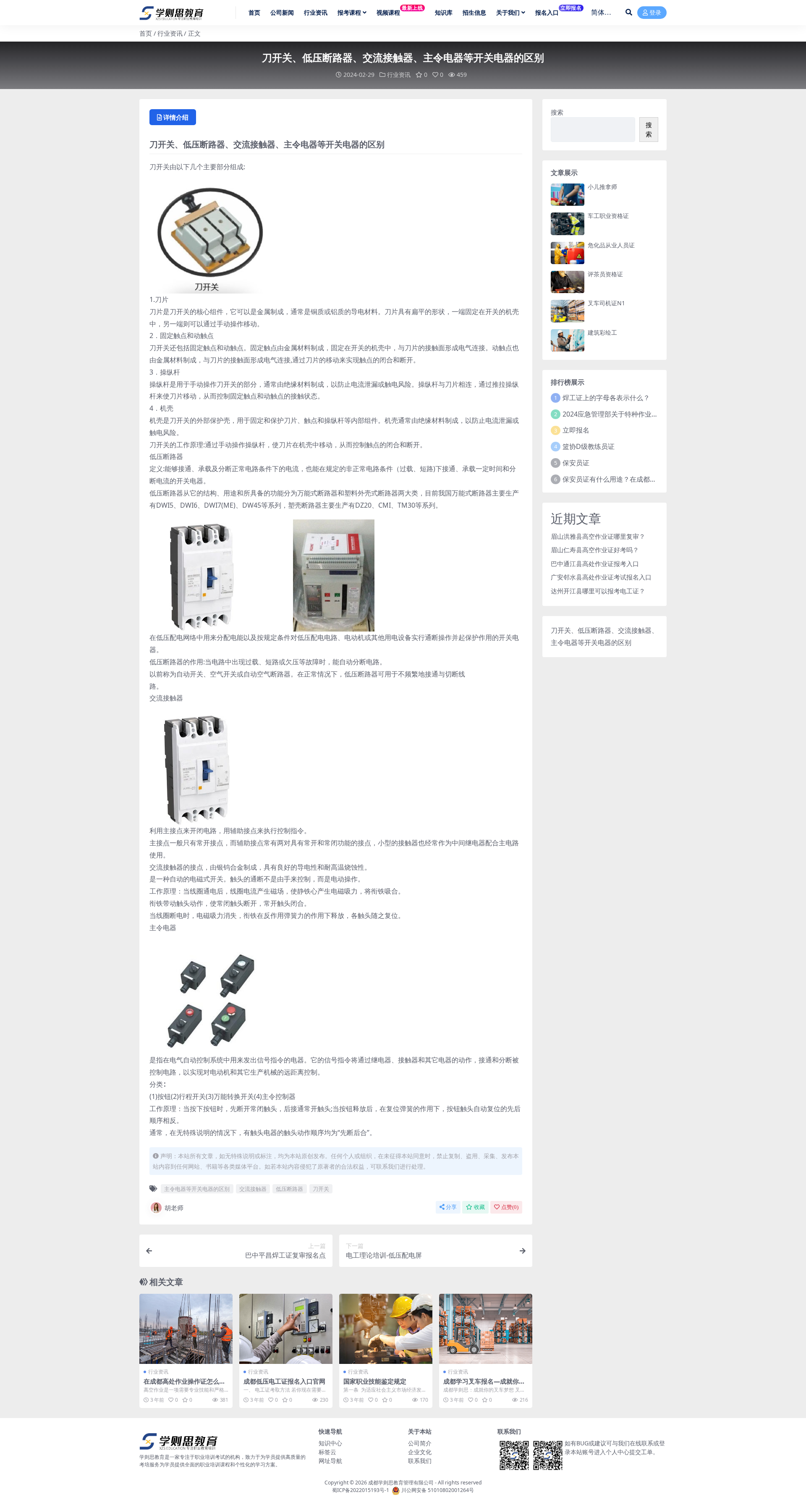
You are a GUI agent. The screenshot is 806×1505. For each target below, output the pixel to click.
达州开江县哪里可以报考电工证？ (598, 591)
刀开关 (321, 1189)
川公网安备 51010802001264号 (437, 1490)
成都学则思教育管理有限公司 (401, 1482)
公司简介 (420, 1443)
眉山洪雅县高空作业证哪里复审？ (598, 536)
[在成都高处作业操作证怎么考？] (186, 1329)
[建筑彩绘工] (567, 340)
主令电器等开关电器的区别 (197, 1189)
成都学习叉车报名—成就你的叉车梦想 (484, 1385)
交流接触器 (253, 1189)
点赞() (509, 1207)
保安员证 (576, 462)
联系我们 (420, 1461)
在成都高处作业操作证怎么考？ (181, 1385)
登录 (655, 13)
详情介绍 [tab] (175, 117)
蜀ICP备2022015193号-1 (360, 1490)
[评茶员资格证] (567, 282)
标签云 (327, 1452)
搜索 (557, 112)
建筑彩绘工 (602, 332)
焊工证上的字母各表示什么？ (606, 397)
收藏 (479, 1207)
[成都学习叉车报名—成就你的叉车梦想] (485, 1329)
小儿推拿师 (602, 187)
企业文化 (420, 1452)
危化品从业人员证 (611, 245)
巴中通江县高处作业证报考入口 (595, 563)
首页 (145, 33)
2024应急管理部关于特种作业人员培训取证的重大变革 (644, 414)
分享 (451, 1207)
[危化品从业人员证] (567, 253)
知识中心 (330, 1443)
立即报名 (576, 430)
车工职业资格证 (608, 216)
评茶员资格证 (605, 274)
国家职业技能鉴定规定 (374, 1381)
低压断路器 (289, 1189)
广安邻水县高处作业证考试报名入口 (601, 577)
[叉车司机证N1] (567, 311)
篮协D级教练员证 (589, 446)
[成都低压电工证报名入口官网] (285, 1329)
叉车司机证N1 (606, 303)
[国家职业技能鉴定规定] (385, 1329)
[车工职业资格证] (567, 223)
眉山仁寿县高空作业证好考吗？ (595, 549)
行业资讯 (170, 33)
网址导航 (330, 1461)
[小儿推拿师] (567, 195)
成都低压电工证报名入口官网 (284, 1381)
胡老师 (174, 1207)
